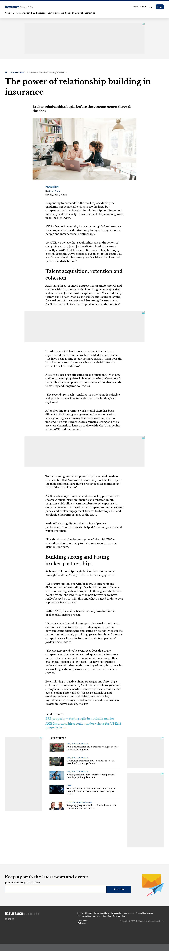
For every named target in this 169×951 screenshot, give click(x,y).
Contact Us (90, 13)
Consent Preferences (144, 913)
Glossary (88, 913)
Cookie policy (129, 913)
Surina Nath (54, 191)
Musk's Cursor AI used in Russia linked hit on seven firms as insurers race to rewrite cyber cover (91, 791)
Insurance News (17, 72)
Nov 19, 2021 (51, 194)
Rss (123, 916)
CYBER (69, 786)
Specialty (69, 13)
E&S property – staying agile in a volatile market (80, 718)
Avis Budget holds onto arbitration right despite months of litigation (93, 748)
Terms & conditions (101, 913)
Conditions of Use (84, 916)
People (80, 913)
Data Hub (79, 13)
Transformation (22, 13)
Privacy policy (116, 913)
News (7, 13)
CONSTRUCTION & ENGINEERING (79, 802)
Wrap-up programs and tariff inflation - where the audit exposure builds (92, 806)
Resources (41, 13)
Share (64, 194)
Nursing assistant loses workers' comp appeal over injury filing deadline (91, 776)
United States (139, 7)
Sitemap (116, 916)
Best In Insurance (56, 13)
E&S (33, 13)
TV (12, 13)
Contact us (107, 916)
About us (96, 916)
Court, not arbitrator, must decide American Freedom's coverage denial (90, 762)
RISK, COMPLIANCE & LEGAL (78, 744)
